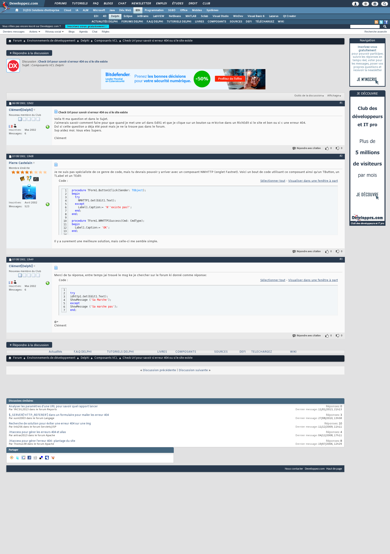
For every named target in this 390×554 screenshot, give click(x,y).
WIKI (281, 21)
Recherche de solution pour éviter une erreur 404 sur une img (50, 424)
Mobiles (197, 10)
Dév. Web (125, 10)
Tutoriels (79, 3)
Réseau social (53, 31)
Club (206, 3)
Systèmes (212, 10)
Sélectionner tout (272, 181)
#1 (341, 103)
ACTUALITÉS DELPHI (105, 21)
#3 (341, 259)
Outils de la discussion (308, 95)
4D (105, 16)
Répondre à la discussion (29, 53)
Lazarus (274, 16)
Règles (105, 31)
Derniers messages (14, 31)
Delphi (115, 16)
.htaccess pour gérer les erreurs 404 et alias (37, 432)
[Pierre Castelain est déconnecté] (29, 192)
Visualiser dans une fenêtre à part (313, 181)
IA (77, 10)
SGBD (172, 10)
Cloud (67, 10)
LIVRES (199, 21)
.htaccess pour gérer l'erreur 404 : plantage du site (42, 441)
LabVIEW (158, 16)
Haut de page (334, 468)
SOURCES (236, 21)
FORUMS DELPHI (132, 21)
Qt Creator (289, 16)
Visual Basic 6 (256, 16)
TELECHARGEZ (261, 352)
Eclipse (128, 16)
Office (184, 10)
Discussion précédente (159, 370)
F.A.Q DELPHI (155, 21)
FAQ (95, 3)
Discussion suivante (193, 370)
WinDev (238, 16)
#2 (341, 156)
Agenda (83, 31)
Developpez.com (315, 468)
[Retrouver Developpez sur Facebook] (386, 22)
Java (112, 10)
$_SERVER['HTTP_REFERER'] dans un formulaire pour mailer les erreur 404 (59, 415)
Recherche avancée (375, 31)
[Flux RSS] (376, 22)
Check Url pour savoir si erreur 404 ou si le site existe (73, 61)
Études (177, 3)
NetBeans (175, 16)
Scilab (204, 16)
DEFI (249, 21)
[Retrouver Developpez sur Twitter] (381, 22)
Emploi (161, 3)
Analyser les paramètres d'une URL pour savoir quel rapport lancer (53, 406)
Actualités (55, 352)
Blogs (108, 3)
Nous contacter (294, 468)
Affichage (333, 95)
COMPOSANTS (217, 21)
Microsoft (99, 10)
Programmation (154, 10)
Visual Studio (221, 16)
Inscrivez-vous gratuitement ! (87, 26)
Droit (192, 3)
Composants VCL (106, 41)
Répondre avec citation (309, 148)
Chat (122, 3)
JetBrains (143, 16)
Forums (60, 3)
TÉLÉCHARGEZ (264, 21)
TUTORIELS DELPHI (179, 21)
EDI (138, 10)
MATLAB (191, 16)
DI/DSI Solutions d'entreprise (41, 10)
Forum (17, 41)
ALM (85, 10)
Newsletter (141, 3)
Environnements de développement (51, 41)
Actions (33, 31)
